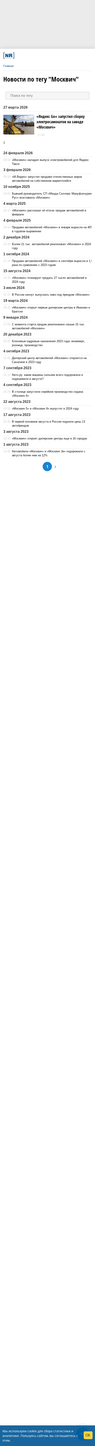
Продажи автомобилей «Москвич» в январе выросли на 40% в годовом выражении (52, 229)
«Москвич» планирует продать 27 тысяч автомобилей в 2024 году (49, 279)
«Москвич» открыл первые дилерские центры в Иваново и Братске (51, 309)
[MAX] (37, 55)
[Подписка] (70, 55)
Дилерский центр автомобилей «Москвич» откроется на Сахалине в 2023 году (49, 360)
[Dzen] (45, 55)
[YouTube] (54, 55)
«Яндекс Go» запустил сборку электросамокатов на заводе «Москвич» (60, 122)
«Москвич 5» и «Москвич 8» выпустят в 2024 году (45, 408)
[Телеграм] (20, 55)
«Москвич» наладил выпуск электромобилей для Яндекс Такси (50, 162)
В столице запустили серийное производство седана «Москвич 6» (47, 393)
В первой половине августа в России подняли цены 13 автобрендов (48, 423)
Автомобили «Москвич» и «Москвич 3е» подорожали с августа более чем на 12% (48, 453)
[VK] (28, 55)
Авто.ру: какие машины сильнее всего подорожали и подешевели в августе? (47, 377)
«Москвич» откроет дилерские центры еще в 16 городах (49, 438)
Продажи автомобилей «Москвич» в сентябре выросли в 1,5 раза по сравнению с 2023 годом (52, 263)
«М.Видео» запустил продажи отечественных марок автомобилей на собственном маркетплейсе (47, 178)
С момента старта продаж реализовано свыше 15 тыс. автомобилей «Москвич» (48, 326)
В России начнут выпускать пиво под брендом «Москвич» (51, 294)
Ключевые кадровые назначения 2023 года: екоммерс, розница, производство (48, 343)
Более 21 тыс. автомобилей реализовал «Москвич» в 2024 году (51, 246)
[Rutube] (62, 55)
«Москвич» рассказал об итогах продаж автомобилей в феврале (49, 212)
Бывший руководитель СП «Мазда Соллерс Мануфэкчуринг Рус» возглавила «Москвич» (52, 195)
